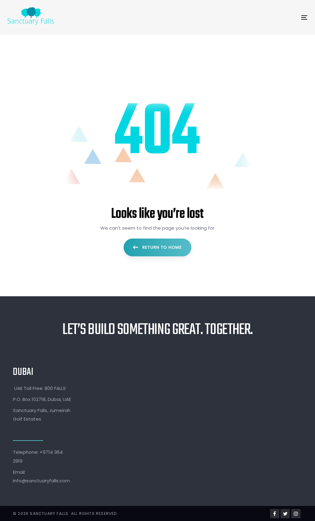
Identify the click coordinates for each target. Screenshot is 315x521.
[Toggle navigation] (230, 17)
